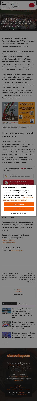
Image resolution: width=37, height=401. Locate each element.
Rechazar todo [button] (19, 209)
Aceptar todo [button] (19, 204)
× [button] (33, 187)
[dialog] (18, 200)
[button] (18, 200)
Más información (28, 197)
